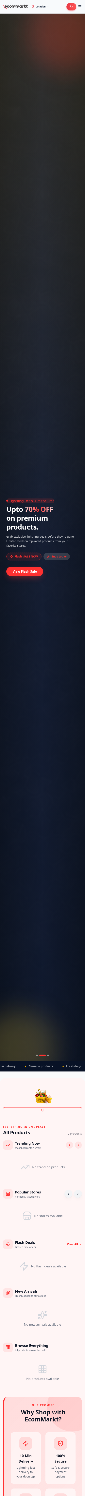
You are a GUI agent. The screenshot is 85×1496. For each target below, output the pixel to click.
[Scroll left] (69, 1145)
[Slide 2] (40, 1055)
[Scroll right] (78, 1145)
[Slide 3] (45, 1055)
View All (72, 1244)
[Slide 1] (37, 1055)
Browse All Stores (26, 565)
